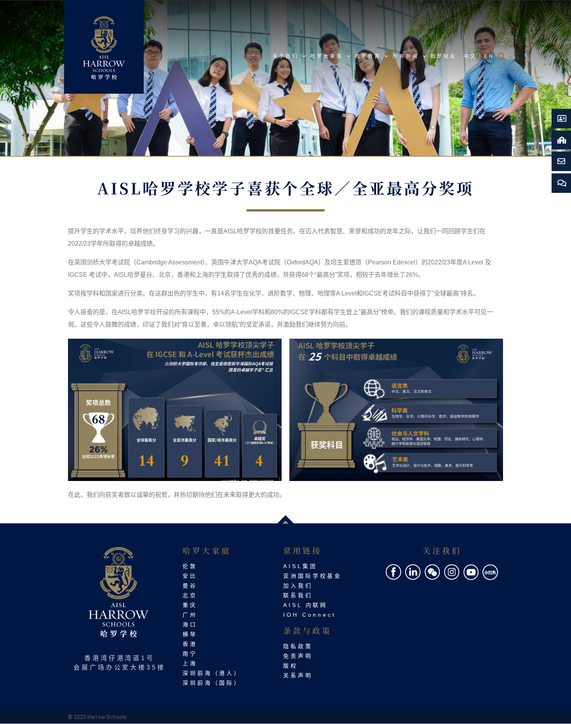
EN (489, 56)
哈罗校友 (444, 56)
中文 (470, 56)
